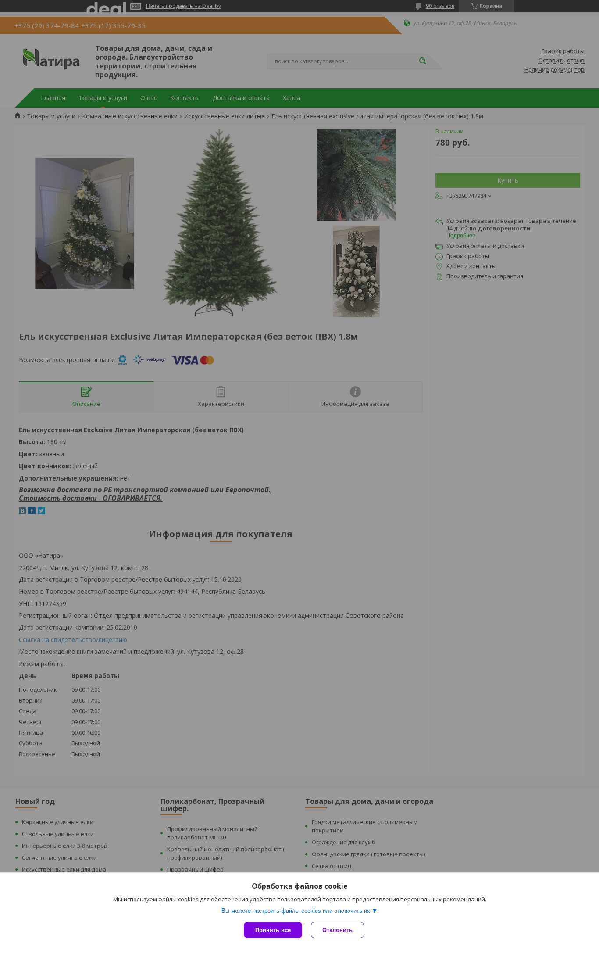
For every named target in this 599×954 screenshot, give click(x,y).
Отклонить (337, 930)
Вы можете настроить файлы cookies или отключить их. (296, 910)
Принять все (273, 930)
